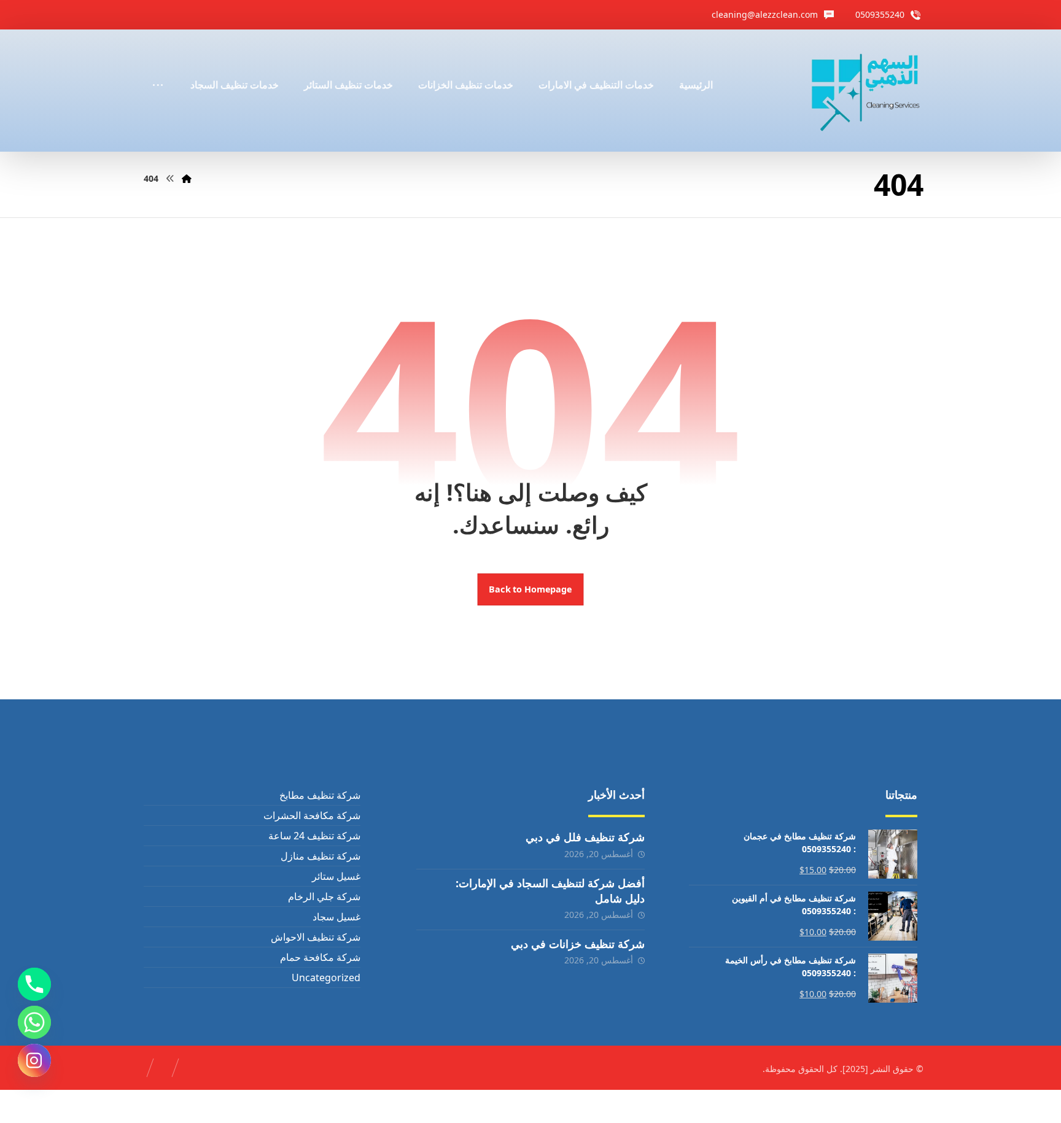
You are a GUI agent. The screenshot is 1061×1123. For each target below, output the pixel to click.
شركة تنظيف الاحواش (315, 937)
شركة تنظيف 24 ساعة (314, 835)
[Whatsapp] (34, 1022)
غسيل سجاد (336, 916)
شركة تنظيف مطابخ (319, 795)
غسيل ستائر (336, 876)
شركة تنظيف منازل (320, 856)
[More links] (157, 68)
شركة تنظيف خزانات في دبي (578, 943)
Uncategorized (326, 977)
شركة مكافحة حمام (320, 957)
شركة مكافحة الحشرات (311, 815)
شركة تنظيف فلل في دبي (585, 837)
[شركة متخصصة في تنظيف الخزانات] (866, 90)
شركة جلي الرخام (324, 896)
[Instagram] (34, 1060)
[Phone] (34, 984)
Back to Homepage (530, 589)
